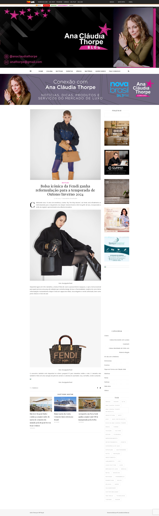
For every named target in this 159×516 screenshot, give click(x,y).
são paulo (109, 495)
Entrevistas (108, 361)
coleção (109, 430)
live (119, 461)
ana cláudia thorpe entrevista (113, 410)
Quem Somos (101, 71)
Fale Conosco (114, 71)
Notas (106, 378)
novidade (109, 476)
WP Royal (41, 512)
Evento (123, 442)
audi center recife (119, 419)
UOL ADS (80, 2)
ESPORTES (53, 5)
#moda (108, 401)
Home (41, 71)
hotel (108, 453)
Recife (119, 480)
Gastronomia (121, 449)
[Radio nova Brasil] (79, 104)
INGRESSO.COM (42, 2)
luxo (121, 465)
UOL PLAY (73, 2)
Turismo (109, 499)
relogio (108, 484)
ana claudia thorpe (113, 405)
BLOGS (71, 5)
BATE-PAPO (121, 2)
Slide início (107, 386)
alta (123, 401)
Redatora (35, 388)
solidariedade (111, 488)
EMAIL (131, 2)
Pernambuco (120, 476)
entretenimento (112, 442)
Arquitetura (110, 415)
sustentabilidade (112, 492)
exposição (109, 449)
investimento (110, 457)
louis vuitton (111, 465)
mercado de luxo (112, 469)
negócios (116, 472)
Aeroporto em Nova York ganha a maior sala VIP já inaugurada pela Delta (88, 417)
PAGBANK (59, 2)
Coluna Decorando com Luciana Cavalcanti (119, 342)
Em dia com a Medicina (111, 356)
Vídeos (79, 71)
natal (108, 472)
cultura (118, 430)
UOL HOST (52, 2)
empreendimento (112, 438)
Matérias (88, 71)
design (108, 434)
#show (116, 401)
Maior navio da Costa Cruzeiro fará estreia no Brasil (63, 417)
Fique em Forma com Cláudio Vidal (115, 369)
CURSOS (66, 2)
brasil (108, 426)
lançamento (110, 461)
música (123, 469)
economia (117, 434)
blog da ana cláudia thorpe (116, 423)
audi (107, 419)
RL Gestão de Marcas (123, 512)
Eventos (69, 71)
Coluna (49, 71)
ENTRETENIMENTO (63, 5)
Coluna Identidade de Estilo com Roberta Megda (119, 350)
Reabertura (110, 480)
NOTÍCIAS (46, 5)
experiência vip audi (113, 446)
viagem (117, 499)
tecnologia (120, 495)
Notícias (59, 71)
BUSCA (112, 2)
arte (120, 415)
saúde (117, 484)
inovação (116, 453)
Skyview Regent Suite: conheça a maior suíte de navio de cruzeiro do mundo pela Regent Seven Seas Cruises (40, 420)
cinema (116, 426)
